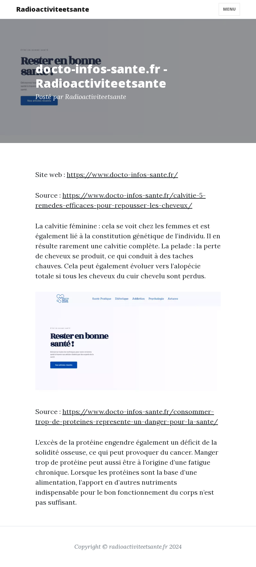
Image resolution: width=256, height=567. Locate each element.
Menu (229, 9)
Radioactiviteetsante (52, 9)
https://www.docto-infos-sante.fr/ (122, 174)
